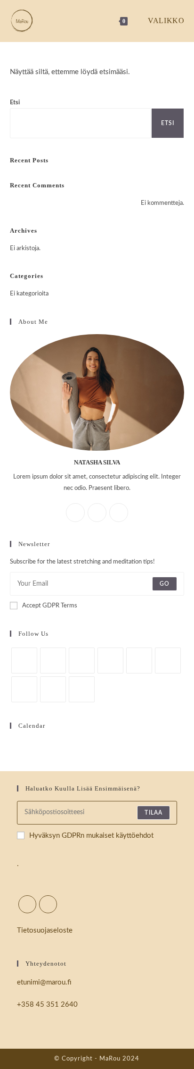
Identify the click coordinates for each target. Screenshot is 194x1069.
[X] (75, 512)
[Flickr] (168, 660)
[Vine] (24, 689)
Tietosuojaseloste (45, 930)
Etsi (15, 103)
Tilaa (153, 813)
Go (165, 584)
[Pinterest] (139, 660)
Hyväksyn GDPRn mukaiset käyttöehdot (91, 835)
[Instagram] (118, 512)
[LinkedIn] (110, 660)
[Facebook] (97, 512)
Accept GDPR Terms (49, 606)
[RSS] (82, 689)
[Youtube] (53, 689)
